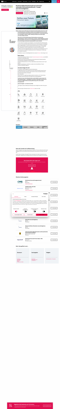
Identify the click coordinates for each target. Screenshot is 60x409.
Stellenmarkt (14, 1)
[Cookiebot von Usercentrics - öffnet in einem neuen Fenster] (43, 194)
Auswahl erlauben (30, 214)
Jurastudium (20, 1)
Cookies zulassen (41, 214)
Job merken (55, 182)
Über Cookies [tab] (44, 196)
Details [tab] (25, 196)
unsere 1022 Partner (18, 200)
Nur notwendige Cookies (18, 214)
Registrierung (41, 1)
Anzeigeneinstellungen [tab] (34, 196)
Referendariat (25, 1)
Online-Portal (32, 88)
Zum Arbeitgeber (5, 9)
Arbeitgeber (34, 1)
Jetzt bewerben (32, 165)
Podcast (39, 52)
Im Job (29, 1)
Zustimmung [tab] (16, 196)
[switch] (25, 211)
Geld (37, 1)
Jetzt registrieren (47, 405)
